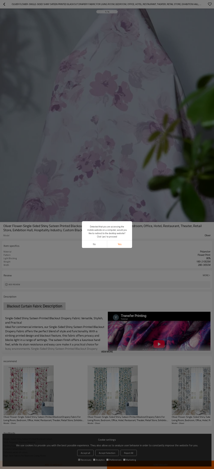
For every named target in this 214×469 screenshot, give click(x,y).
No (94, 244)
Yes (120, 244)
